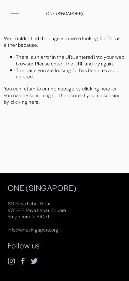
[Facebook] (22, 261)
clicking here (96, 88)
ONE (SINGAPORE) (64, 13)
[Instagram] (11, 261)
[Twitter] (34, 261)
